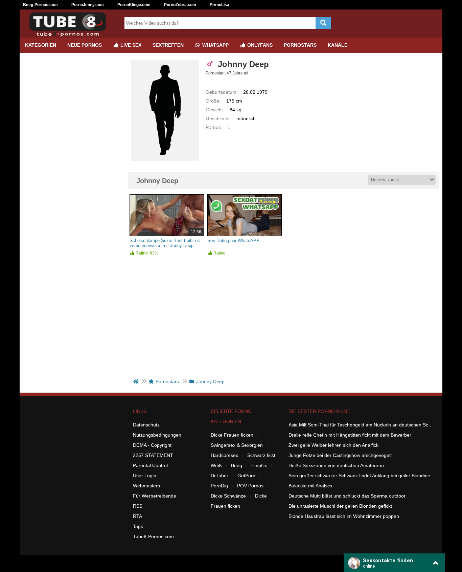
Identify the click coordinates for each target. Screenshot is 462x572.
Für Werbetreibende (154, 496)
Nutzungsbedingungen (157, 435)
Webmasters (146, 485)
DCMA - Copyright (152, 445)
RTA (137, 516)
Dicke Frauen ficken (232, 435)
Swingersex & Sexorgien (237, 445)
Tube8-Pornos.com (153, 536)
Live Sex (130, 45)
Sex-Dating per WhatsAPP (233, 240)
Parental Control (150, 465)
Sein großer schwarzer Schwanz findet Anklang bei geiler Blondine (359, 475)
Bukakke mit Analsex (310, 485)
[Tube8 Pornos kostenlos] (70, 35)
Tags (138, 526)
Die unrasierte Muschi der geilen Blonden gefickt (340, 506)
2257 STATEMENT (153, 455)
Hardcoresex (224, 455)
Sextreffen (168, 45)
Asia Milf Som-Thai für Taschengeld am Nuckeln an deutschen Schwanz (361, 424)
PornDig (219, 485)
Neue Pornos (84, 45)
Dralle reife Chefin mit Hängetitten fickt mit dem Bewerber (349, 435)
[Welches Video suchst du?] (323, 23)
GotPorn (246, 475)
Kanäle (337, 45)
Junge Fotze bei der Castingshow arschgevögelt (340, 455)
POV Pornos (250, 485)
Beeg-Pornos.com (40, 4)
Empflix (259, 465)
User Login (144, 475)
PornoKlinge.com (134, 4)
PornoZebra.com (180, 4)
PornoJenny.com (87, 4)
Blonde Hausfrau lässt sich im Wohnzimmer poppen (343, 516)
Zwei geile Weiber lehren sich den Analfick (333, 445)
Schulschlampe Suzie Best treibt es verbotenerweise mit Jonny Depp (165, 243)
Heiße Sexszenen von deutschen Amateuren (336, 465)
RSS (137, 506)
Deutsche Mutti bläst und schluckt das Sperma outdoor (347, 496)
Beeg (236, 465)
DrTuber (219, 475)
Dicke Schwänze (228, 496)
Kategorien (40, 45)
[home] (136, 381)
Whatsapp (215, 45)
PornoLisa (219, 4)
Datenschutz (146, 424)
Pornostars (300, 45)
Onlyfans (259, 45)
